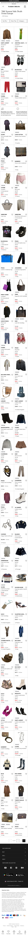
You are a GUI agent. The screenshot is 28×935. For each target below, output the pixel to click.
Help (3, 859)
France (4, 925)
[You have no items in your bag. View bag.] (25, 6)
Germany (22, 925)
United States (16, 925)
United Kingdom (10, 925)
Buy (3, 852)
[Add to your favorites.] (12, 43)
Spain (13, 926)
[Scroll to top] (23, 840)
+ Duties (6, 103)
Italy (15, 926)
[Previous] (10, 840)
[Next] (17, 840)
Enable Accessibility (14, 1)
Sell (3, 855)
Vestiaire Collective (9, 863)
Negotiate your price (6, 112)
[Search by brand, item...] (3, 6)
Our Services (6, 848)
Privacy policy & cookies (13, 885)
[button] (25, 6)
